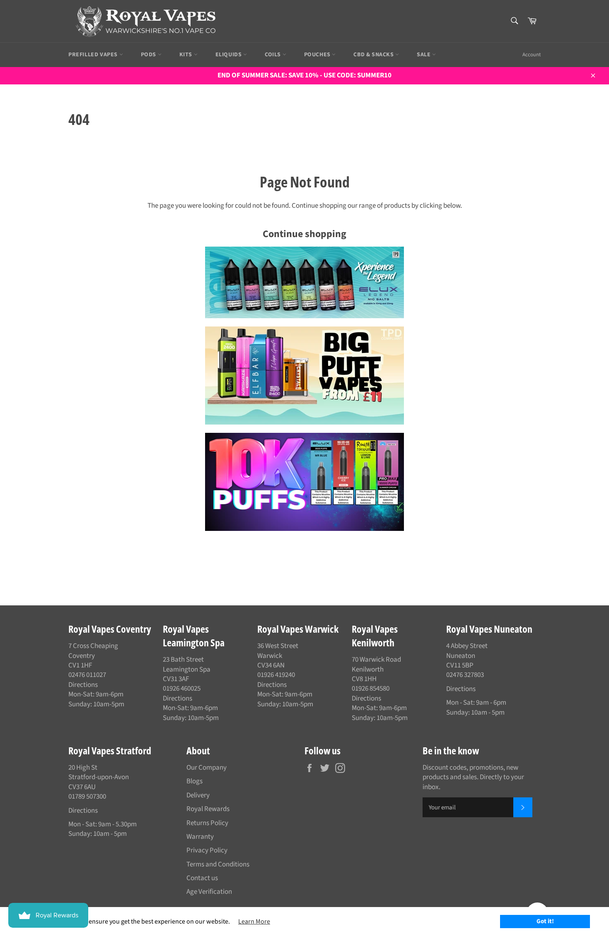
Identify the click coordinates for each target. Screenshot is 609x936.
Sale (424, 54)
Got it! (545, 921)
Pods (149, 54)
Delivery (198, 795)
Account (531, 54)
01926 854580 (370, 689)
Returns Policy (207, 823)
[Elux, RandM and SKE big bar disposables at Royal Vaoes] (304, 482)
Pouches (318, 54)
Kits (186, 54)
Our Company (206, 768)
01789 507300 (87, 797)
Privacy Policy (206, 850)
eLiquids (229, 54)
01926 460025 (182, 689)
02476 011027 (87, 675)
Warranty (200, 837)
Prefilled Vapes (93, 54)
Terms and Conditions (217, 864)
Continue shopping (304, 234)
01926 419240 (276, 675)
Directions (83, 685)
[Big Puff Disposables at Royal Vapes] (304, 375)
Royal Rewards (208, 809)
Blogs (194, 781)
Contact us (202, 878)
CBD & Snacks (374, 54)
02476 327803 (465, 675)
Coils (274, 54)
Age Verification (209, 892)
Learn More (254, 921)
